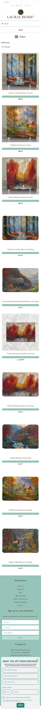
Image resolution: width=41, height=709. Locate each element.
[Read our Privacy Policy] (37, 700)
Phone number (7, 687)
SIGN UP (20, 705)
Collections (5, 43)
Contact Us (20, 589)
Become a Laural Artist (21, 599)
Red (21, 30)
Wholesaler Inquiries (20, 602)
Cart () (20, 5)
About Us (20, 586)
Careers (20, 605)
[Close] (37, 659)
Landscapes (6, 47)
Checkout (27, 5)
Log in (12, 5)
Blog (20, 593)
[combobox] (7, 691)
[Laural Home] (20, 14)
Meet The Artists (20, 596)
